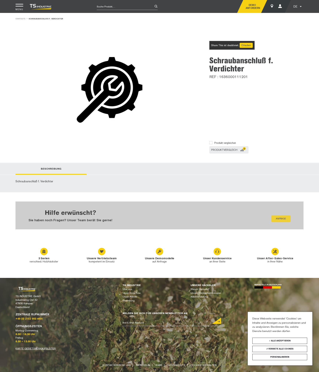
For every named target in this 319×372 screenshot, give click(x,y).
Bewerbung (129, 300)
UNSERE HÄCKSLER (203, 285)
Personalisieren (279, 357)
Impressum (143, 365)
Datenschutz (176, 365)
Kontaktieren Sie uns (117, 365)
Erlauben (246, 45)
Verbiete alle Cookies (280, 349)
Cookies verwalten (204, 365)
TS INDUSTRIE (132, 285)
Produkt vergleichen (225, 142)
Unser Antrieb (130, 296)
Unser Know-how (131, 293)
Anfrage (281, 218)
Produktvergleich (224, 149)
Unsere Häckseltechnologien (206, 293)
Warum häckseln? (200, 289)
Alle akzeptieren (280, 341)
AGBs (158, 365)
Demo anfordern (252, 6)
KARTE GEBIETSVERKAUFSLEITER (36, 348)
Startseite (20, 19)
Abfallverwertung (199, 296)
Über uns (127, 289)
